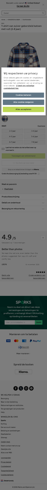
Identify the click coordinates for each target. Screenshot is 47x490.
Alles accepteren (23, 109)
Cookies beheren (23, 95)
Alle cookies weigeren (23, 102)
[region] (23, 91)
